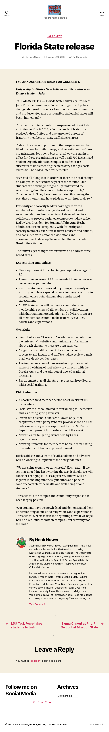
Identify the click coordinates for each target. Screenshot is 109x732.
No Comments (80, 57)
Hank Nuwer (35, 57)
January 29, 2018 (56, 57)
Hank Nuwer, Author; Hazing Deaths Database (40, 724)
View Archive (37, 604)
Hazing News (54, 36)
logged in (35, 660)
